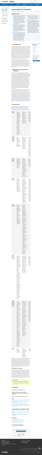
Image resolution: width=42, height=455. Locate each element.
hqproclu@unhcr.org (14, 426)
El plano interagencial (4, 18)
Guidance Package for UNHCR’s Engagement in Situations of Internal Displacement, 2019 (21, 401)
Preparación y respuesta (5, 4)
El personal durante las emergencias (37, 4)
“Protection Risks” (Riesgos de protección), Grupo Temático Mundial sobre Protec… (21, 413)
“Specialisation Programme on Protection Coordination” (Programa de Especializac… (21, 415)
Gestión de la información (5, 21)
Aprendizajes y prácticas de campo (36, 51)
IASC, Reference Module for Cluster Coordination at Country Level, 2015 (21, 404)
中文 (37, 0)
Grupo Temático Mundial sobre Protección (17, 419)
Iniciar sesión (34, 2)
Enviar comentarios (36, 60)
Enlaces (34, 52)
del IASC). (21, 383)
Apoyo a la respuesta (30, 4)
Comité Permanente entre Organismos (17, 422)
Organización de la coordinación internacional (25, 435)
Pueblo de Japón (37, 448)
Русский (39, 0)
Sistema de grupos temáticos (5, 11)
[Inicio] (8, 1)
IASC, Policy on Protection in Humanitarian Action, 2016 (19, 403)
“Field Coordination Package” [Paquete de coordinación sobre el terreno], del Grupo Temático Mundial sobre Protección (20, 382)
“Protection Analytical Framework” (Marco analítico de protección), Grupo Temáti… (21, 411)
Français (33, 0)
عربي (36, 0)
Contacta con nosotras (24, 442)
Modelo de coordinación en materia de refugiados (5, 10)
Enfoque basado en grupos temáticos (4, 12)
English (31, 0)
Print (15, 11)
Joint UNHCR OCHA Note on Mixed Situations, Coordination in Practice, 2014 (21, 406)
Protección (11, 4)
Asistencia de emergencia (17, 4)
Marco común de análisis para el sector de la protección (20, 396)
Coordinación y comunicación (24, 4)
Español (35, 0)
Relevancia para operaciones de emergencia (36, 47)
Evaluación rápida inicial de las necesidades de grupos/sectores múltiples (5, 15)
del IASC (21, 101)
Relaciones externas (4, 23)
